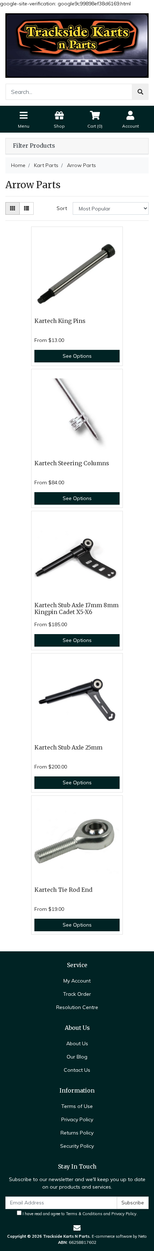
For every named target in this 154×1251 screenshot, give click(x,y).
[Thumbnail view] (12, 208)
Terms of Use (77, 1106)
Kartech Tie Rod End (63, 889)
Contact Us (77, 1070)
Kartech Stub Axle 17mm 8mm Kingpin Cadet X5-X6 (76, 608)
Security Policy (77, 1146)
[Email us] (77, 1227)
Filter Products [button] (34, 146)
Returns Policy (77, 1132)
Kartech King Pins (59, 321)
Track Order (77, 994)
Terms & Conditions (84, 1213)
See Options (77, 356)
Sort (62, 208)
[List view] (26, 208)
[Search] (140, 92)
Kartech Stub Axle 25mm (68, 747)
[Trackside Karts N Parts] (77, 45)
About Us (77, 1043)
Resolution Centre (77, 1007)
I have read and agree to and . (79, 1213)
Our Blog (77, 1056)
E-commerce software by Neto (119, 1236)
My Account (77, 981)
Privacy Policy (77, 1119)
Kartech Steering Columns (71, 463)
